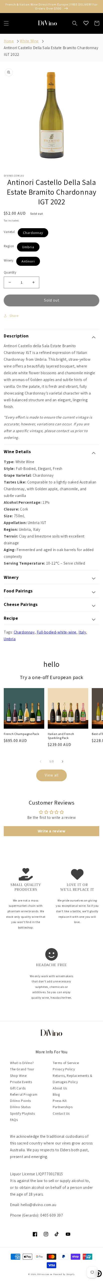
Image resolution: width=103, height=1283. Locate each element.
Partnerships (62, 1107)
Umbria (28, 247)
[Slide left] (40, 761)
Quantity (10, 272)
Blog (56, 1094)
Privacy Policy (64, 1069)
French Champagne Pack (21, 734)
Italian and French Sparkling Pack (61, 736)
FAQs (14, 1119)
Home (9, 41)
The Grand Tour (22, 1069)
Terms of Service (66, 1063)
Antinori (28, 261)
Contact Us (61, 1113)
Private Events (21, 1082)
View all (51, 775)
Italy (82, 632)
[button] (6, 23)
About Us (60, 1088)
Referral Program (24, 1094)
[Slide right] (62, 761)
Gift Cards (18, 1088)
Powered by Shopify (64, 1274)
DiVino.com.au (44, 1274)
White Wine (29, 41)
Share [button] (14, 315)
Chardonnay (33, 232)
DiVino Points (20, 1100)
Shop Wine (18, 1075)
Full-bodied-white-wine (56, 632)
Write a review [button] (51, 831)
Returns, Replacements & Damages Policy (72, 1078)
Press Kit (59, 1100)
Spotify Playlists (22, 1113)
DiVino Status (20, 1107)
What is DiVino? (22, 1063)
